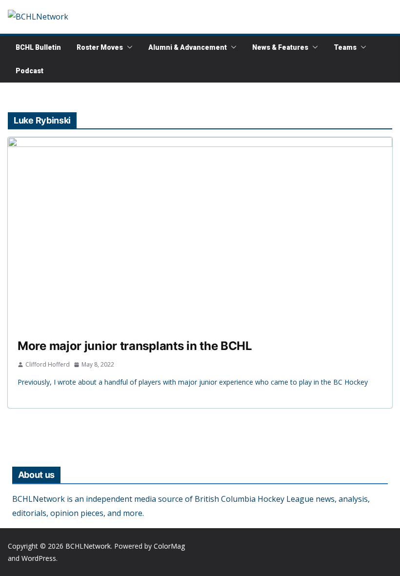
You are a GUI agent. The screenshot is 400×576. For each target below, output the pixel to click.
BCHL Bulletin (38, 47)
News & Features (280, 47)
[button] (128, 47)
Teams (345, 47)
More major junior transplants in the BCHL (135, 346)
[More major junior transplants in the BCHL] (200, 233)
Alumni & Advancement (187, 47)
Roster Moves (100, 47)
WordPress (38, 558)
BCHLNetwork (88, 546)
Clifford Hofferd (47, 364)
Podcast (29, 71)
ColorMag (169, 546)
